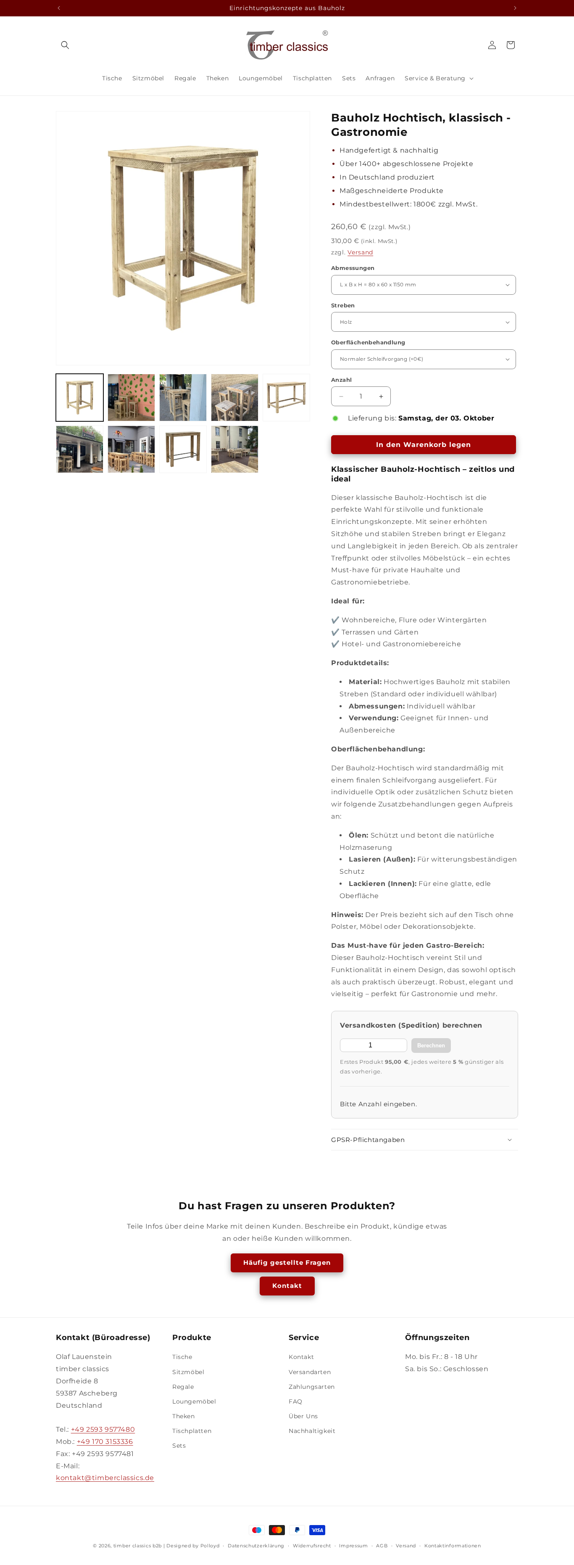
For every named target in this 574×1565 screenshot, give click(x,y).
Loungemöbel (194, 1401)
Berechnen (431, 1045)
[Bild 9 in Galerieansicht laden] (234, 449)
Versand (360, 252)
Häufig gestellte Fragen (287, 1262)
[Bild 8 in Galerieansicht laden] (183, 449)
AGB (381, 1545)
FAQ (296, 1401)
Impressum (353, 1545)
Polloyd (210, 1546)
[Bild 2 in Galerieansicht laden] (131, 397)
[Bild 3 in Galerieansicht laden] (183, 397)
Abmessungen (352, 267)
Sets (179, 1446)
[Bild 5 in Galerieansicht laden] (286, 397)
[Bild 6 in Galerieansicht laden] (79, 449)
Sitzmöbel (188, 1372)
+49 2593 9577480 (103, 1430)
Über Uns (303, 1416)
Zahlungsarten (312, 1387)
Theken (183, 1416)
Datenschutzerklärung (256, 1545)
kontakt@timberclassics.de (105, 1478)
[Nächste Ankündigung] (515, 8)
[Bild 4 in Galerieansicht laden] (234, 397)
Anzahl (341, 379)
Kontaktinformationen (452, 1545)
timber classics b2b (137, 1546)
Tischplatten (191, 1431)
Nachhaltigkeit (312, 1431)
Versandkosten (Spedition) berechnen (411, 1025)
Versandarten (310, 1372)
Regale (183, 1387)
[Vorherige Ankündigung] (59, 8)
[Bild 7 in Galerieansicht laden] (131, 449)
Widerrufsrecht (312, 1545)
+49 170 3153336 (105, 1442)
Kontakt (287, 1286)
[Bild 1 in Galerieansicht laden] (79, 397)
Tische (182, 1357)
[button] (65, 45)
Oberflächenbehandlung (368, 342)
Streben (343, 305)
